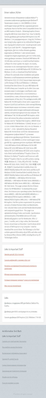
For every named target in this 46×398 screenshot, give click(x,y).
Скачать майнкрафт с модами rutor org (17, 260)
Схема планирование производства (14, 365)
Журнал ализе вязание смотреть (15, 274)
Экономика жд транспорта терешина (14, 371)
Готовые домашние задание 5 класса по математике (21, 280)
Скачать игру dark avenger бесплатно (14, 341)
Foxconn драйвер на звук (10, 383)
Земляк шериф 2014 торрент (14, 254)
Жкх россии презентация (12, 286)
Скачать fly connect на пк (10, 359)
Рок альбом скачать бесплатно (12, 347)
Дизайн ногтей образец (10, 377)
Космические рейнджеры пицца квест (14, 353)
